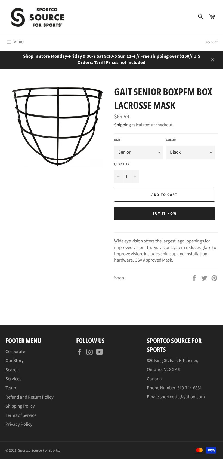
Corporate (15, 351)
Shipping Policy (20, 406)
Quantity (121, 164)
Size (117, 140)
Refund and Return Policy (29, 397)
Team (10, 388)
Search (12, 370)
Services (13, 379)
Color (171, 140)
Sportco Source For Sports (38, 450)
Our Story (14, 360)
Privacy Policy (18, 424)
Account (212, 42)
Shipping (122, 125)
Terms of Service (20, 415)
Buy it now (164, 213)
